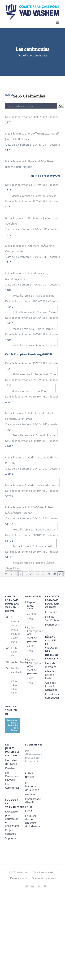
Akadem (30, 794)
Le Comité (51, 612)
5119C (9, 557)
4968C (9, 429)
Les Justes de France (11, 761)
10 (25, 573)
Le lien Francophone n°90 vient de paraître (32, 666)
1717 (8, 262)
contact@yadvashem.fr (15, 662)
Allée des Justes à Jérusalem (51, 686)
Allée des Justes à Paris (50, 674)
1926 (8, 385)
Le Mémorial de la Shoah (32, 786)
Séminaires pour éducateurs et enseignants (12, 818)
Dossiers (10, 768)
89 (48, 573)
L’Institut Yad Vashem (52, 618)
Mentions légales (18, 877)
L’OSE (28, 811)
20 (31, 573)
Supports (10, 838)
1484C (9, 290)
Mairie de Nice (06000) (45, 175)
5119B (9, 540)
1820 (8, 207)
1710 (8, 234)
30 (37, 573)
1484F (9, 340)
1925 (8, 368)
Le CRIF (29, 807)
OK (61, 106)
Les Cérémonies (12, 785)
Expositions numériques (52, 695)
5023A (9, 496)
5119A (9, 524)
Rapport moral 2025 (32, 606)
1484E (9, 323)
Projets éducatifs (10, 831)
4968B (9, 402)
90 (54, 573)
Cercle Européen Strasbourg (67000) (28, 354)
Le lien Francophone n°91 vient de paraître (32, 634)
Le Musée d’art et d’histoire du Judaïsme (32, 821)
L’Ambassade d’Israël (32, 800)
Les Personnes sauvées (11, 776)
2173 (8, 150)
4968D (9, 446)
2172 (8, 122)
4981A (9, 474)
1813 (8, 190)
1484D (9, 306)
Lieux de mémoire (50, 665)
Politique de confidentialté (44, 877)
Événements (52, 624)
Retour (9, 94)
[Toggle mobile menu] (58, 22)
